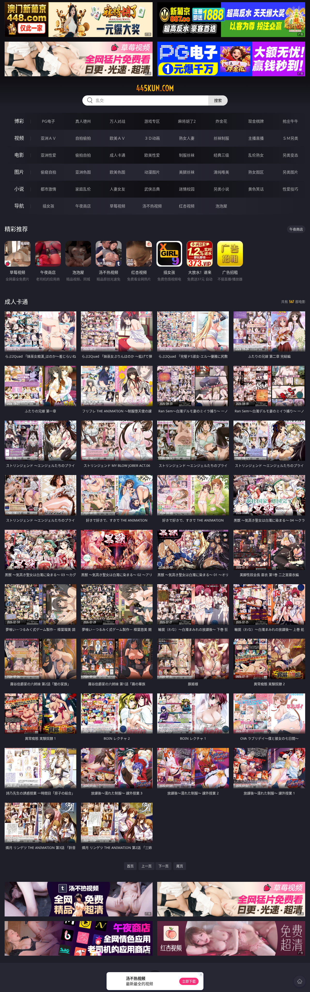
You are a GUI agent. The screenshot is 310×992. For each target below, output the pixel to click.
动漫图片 (152, 172)
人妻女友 (117, 189)
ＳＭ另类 (290, 138)
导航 (19, 206)
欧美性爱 (152, 155)
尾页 (179, 866)
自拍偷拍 (83, 138)
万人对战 (117, 121)
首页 (130, 866)
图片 (19, 172)
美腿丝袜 (186, 172)
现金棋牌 (256, 121)
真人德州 (83, 121)
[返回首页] (299, 981)
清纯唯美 (221, 172)
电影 (19, 155)
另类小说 (221, 189)
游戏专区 (152, 121)
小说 (19, 189)
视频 (19, 138)
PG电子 (48, 121)
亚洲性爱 (48, 155)
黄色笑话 (256, 189)
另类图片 (290, 172)
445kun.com (155, 88)
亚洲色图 (83, 172)
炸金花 (221, 121)
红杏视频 (186, 206)
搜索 (218, 100)
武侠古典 (152, 189)
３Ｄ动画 (152, 138)
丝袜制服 (221, 138)
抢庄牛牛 (290, 121)
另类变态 (290, 155)
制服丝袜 (186, 155)
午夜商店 (83, 206)
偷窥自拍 (48, 172)
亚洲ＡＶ (48, 138)
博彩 (19, 121)
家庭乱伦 (83, 189)
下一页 (163, 866)
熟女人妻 (186, 138)
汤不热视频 (152, 206)
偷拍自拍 (83, 155)
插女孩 (48, 206)
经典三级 (221, 155)
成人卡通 (117, 155)
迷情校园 (186, 189)
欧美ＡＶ (117, 138)
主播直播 (256, 138)
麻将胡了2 (187, 121)
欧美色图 (117, 172)
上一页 (146, 866)
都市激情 (48, 189)
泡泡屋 (221, 206)
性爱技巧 (290, 189)
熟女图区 (256, 172)
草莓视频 (117, 206)
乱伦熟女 (256, 155)
